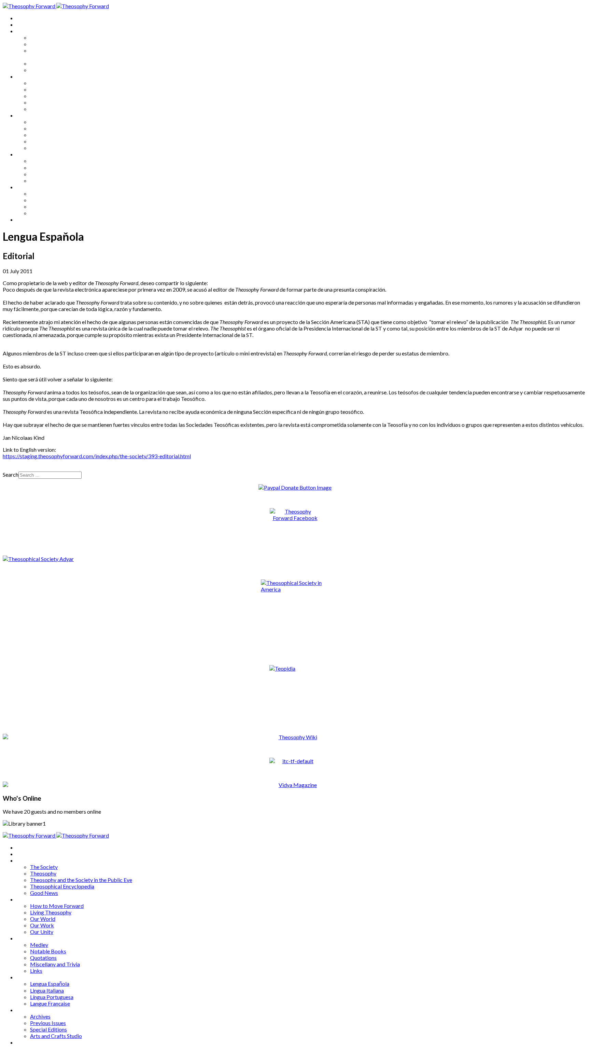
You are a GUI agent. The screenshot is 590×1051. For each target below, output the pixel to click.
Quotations (43, 134)
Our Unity (41, 109)
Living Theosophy (50, 89)
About (23, 24)
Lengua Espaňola (49, 160)
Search (10, 474)
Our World (42, 96)
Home (23, 18)
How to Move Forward (57, 83)
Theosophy (43, 44)
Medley (39, 121)
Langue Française (50, 180)
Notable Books (48, 128)
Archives (26, 187)
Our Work (42, 102)
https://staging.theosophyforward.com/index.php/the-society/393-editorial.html (97, 456)
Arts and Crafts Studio (56, 213)
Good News (44, 70)
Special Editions (48, 206)
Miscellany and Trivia (55, 141)
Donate (25, 219)
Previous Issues (48, 200)
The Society (44, 37)
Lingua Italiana (47, 167)
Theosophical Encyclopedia (62, 63)
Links (36, 147)
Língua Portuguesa (51, 174)
